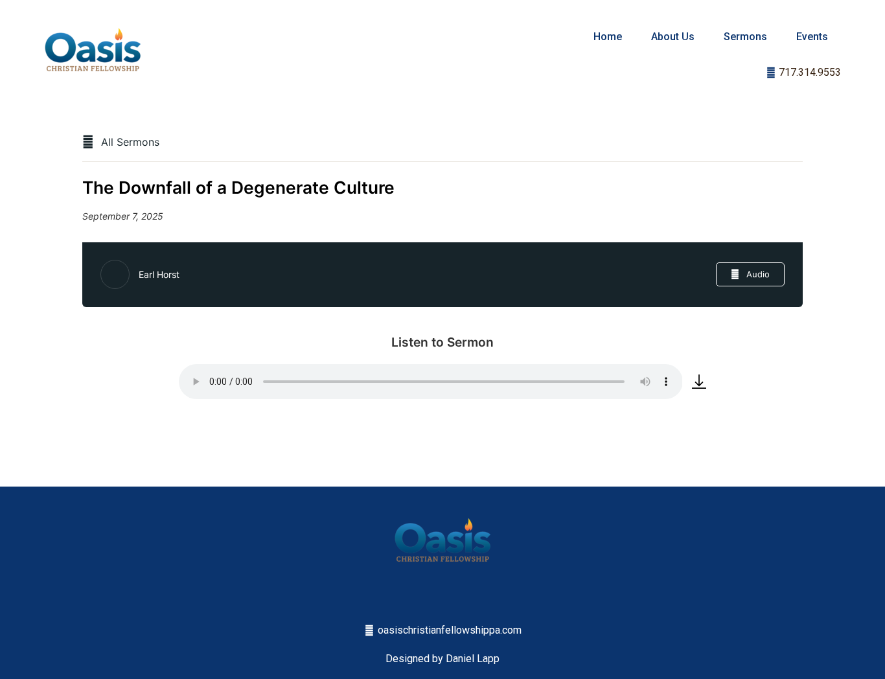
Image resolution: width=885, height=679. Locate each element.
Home (607, 36)
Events (812, 36)
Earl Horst (159, 274)
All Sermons (128, 141)
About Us (673, 36)
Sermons (745, 36)
